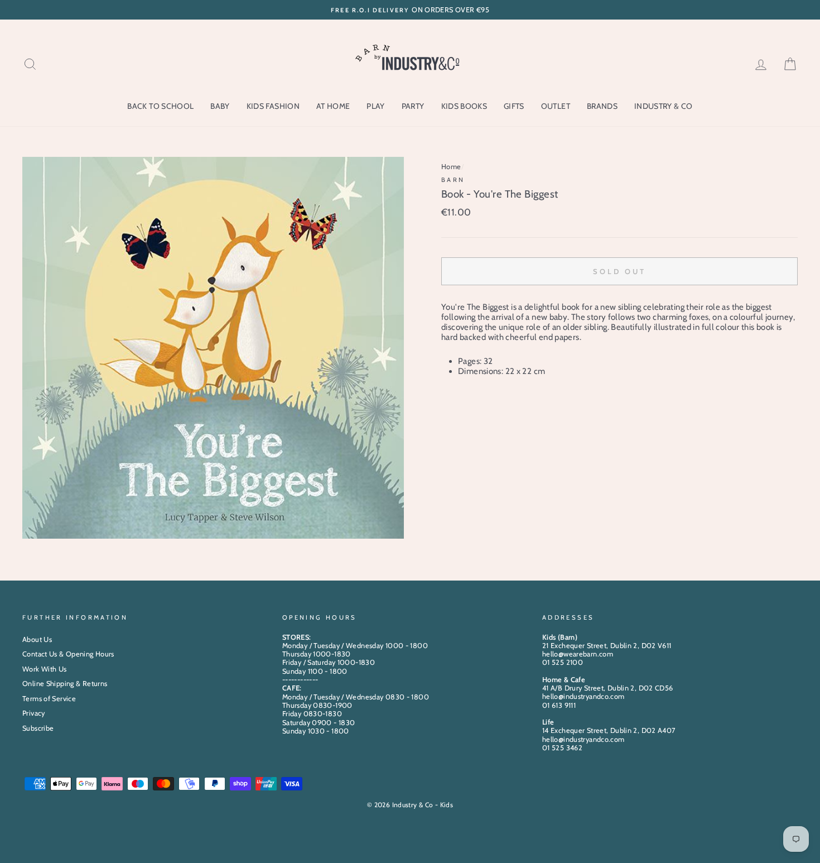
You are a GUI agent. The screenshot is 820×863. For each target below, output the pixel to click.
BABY (219, 106)
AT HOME (333, 106)
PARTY (413, 106)
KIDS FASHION (273, 106)
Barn (453, 180)
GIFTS (514, 106)
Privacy (33, 713)
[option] (410, 10)
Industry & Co (663, 106)
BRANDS (602, 106)
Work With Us (44, 669)
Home (451, 166)
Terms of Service (49, 698)
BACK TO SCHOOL (160, 106)
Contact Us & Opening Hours (68, 654)
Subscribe (38, 728)
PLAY (375, 106)
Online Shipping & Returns (64, 683)
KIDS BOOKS (464, 106)
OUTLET (555, 106)
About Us (37, 639)
